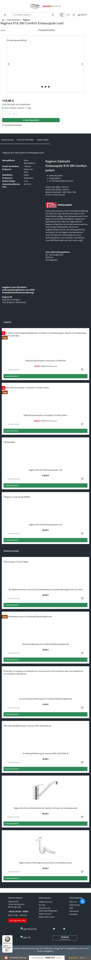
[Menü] (5, 14)
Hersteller (73, 914)
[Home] (3, 20)
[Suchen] (52, 14)
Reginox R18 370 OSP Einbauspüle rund (45, 524)
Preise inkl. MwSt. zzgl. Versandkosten (16, 104)
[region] (45, 63)
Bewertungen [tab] (42, 140)
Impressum (74, 911)
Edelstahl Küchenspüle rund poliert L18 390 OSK (45, 361)
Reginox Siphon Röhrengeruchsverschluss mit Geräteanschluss (45, 863)
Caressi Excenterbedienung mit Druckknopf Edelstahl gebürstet (45, 699)
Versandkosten (46, 948)
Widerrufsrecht (45, 914)
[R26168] (45, 64)
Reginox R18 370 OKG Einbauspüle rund (45, 470)
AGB (71, 908)
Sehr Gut (50, 958)
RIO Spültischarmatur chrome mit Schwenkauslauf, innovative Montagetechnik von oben (45, 589)
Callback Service (45, 902)
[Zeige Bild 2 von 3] (45, 87)
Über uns (73, 902)
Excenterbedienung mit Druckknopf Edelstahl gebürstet (45, 644)
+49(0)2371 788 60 (9, 305)
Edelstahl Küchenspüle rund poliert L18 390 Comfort (45, 415)
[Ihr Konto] (73, 14)
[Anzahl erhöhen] (14, 114)
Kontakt (42, 905)
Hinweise (59, 958)
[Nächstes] (82, 64)
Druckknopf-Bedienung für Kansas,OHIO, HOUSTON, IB (45, 753)
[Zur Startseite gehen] (45, 6)
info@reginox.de (9, 307)
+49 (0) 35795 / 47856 (18, 911)
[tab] (7, 140)
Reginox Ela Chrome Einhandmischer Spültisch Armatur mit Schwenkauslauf (45, 808)
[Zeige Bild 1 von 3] (42, 87)
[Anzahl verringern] (4, 114)
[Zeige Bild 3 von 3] (49, 87)
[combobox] (31, 14)
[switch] (7, 950)
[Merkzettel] (68, 14)
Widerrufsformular (47, 917)
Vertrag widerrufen (18, 920)
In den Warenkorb (31, 120)
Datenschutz (74, 905)
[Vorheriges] (8, 64)
